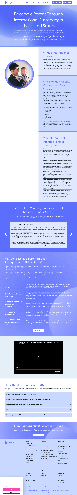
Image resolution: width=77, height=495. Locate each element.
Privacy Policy (45, 486)
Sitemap (60, 487)
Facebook (43, 475)
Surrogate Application (63, 448)
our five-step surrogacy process (31, 277)
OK (11, 489)
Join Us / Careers (30, 478)
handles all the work (27, 232)
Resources (60, 451)
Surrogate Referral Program (65, 446)
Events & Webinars (62, 453)
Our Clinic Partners (30, 480)
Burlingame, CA (61, 480)
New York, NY (61, 483)
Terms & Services (29, 486)
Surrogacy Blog (61, 456)
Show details (5, 486)
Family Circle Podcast (63, 458)
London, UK (61, 475)
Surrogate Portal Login (63, 444)
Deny (11, 492)
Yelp (42, 478)
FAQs (59, 461)
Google (42, 473)
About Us (28, 471)
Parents (27, 441)
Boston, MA (61, 473)
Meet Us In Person (62, 463)
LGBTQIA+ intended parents (51, 121)
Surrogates (43, 441)
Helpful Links (61, 441)
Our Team (28, 473)
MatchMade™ (29, 293)
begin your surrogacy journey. (50, 432)
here (41, 389)
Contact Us (28, 475)
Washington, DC (62, 478)
